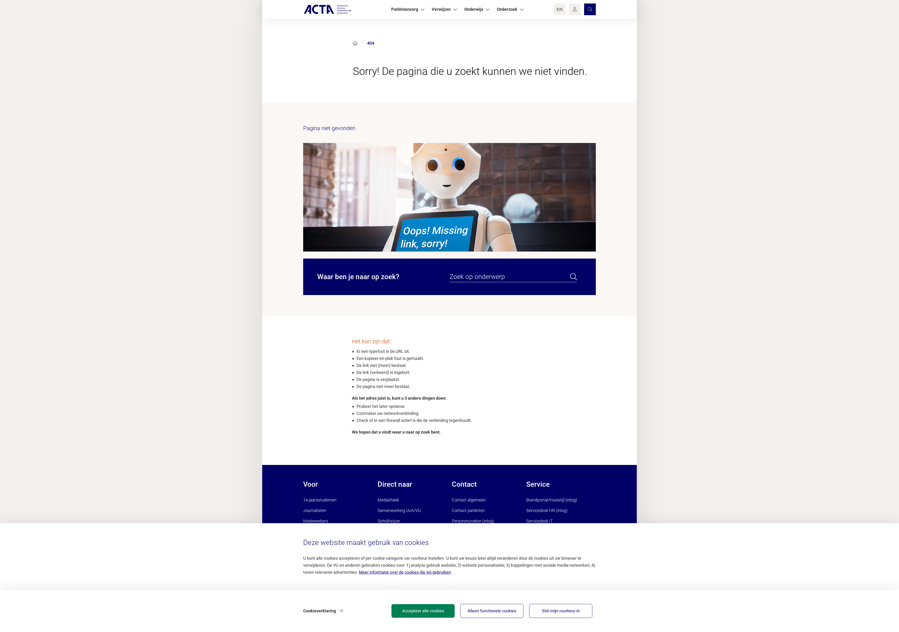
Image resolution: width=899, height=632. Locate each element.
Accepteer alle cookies (423, 610)
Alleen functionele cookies (492, 610)
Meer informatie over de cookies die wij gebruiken (405, 572)
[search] (573, 276)
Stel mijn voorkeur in (561, 610)
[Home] (355, 43)
